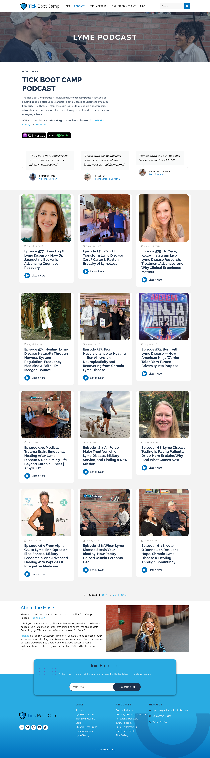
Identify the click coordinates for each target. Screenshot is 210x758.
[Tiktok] (45, 727)
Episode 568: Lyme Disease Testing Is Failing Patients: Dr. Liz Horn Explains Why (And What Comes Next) (163, 453)
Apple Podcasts (99, 120)
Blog (142, 6)
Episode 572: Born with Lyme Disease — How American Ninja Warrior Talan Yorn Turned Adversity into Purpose (160, 357)
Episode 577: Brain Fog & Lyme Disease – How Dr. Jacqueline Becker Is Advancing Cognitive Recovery (44, 259)
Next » (122, 594)
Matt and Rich (38, 618)
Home (67, 6)
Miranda (25, 635)
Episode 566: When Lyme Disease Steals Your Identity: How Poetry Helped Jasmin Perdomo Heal (103, 554)
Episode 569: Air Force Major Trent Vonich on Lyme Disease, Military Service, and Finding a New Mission (105, 455)
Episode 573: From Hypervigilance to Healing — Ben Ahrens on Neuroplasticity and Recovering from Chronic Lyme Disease (104, 359)
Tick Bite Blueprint (124, 6)
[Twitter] (27, 727)
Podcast (79, 6)
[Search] (187, 6)
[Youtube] (39, 727)
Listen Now (38, 275)
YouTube (41, 124)
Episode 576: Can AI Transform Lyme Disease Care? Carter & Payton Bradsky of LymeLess (103, 257)
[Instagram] (33, 727)
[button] (22, 168)
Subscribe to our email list (75, 674)
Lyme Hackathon (98, 6)
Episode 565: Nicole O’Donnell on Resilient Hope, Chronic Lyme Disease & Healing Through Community (159, 554)
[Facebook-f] (21, 727)
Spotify (26, 124)
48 (114, 594)
